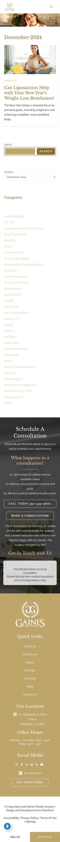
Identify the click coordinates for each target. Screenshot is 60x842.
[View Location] (15, 714)
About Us (30, 646)
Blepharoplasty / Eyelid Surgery (24, 228)
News (7, 361)
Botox (8, 246)
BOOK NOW (45, 837)
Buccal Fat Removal (16, 282)
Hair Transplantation (16, 312)
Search (8, 144)
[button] (30, 504)
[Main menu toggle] (51, 6)
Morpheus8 (11, 355)
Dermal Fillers (12, 294)
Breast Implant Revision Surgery (24, 264)
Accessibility (11, 818)
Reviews (30, 670)
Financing (30, 678)
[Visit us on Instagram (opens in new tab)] (16, 764)
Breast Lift (10, 270)
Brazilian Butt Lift (14, 252)
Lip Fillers (10, 336)
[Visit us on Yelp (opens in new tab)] (36, 764)
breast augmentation (17, 258)
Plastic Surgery (13, 379)
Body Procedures (15, 234)
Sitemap (31, 821)
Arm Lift (9, 222)
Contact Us (30, 694)
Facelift (8, 300)
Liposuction (10, 80)
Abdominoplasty (14, 216)
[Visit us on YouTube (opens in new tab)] (41, 764)
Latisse (8, 330)
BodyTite (9, 240)
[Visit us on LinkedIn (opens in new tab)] (31, 764)
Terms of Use (48, 818)
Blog (30, 686)
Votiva (8, 403)
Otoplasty (10, 373)
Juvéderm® (11, 318)
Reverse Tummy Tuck (17, 391)
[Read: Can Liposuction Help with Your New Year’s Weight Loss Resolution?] (30, 59)
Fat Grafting (11, 306)
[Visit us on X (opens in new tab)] (26, 764)
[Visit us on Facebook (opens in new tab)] (21, 764)
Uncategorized (13, 397)
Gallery (30, 662)
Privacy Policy (29, 818)
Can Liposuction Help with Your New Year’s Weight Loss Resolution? (29, 92)
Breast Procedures (15, 276)
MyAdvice (48, 810)
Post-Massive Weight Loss (20, 385)
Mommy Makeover (16, 348)
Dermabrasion (13, 288)
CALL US (15, 837)
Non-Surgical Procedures (20, 367)
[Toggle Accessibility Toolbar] (7, 826)
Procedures (30, 654)
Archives (9, 172)
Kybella (8, 324)
